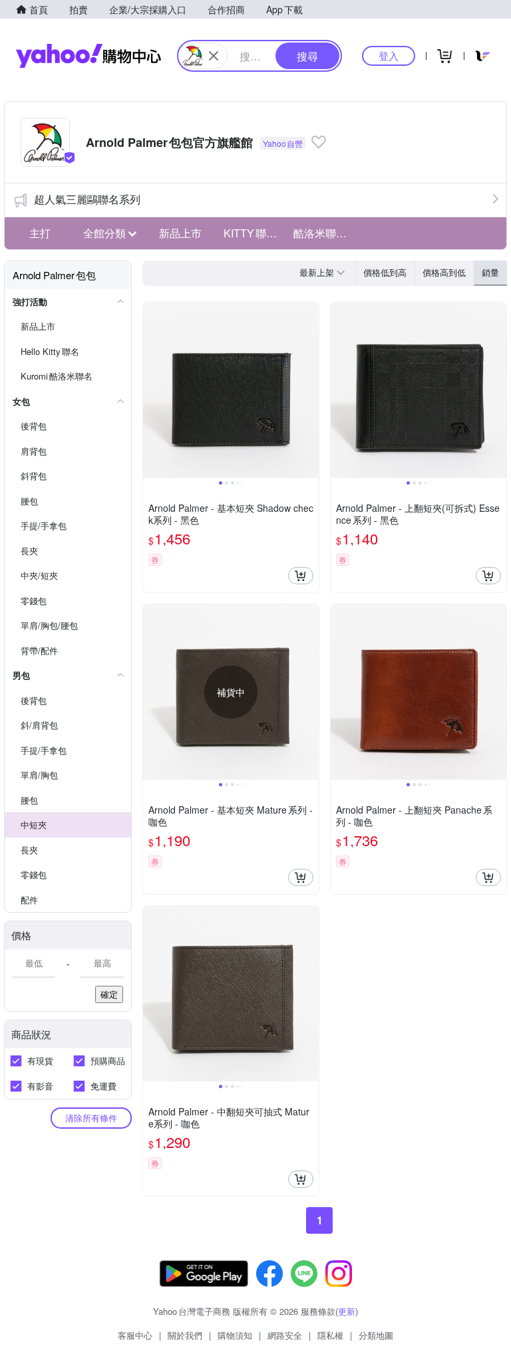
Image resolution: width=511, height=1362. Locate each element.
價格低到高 (385, 272)
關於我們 (185, 1335)
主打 (40, 233)
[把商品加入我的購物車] (300, 575)
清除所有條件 (91, 1117)
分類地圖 (376, 1335)
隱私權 (330, 1335)
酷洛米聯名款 (324, 233)
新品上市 (180, 233)
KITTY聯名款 (255, 233)
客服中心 (135, 1335)
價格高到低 (444, 272)
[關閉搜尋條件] (214, 56)
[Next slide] (310, 390)
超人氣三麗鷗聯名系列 (87, 199)
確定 (109, 994)
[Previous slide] (151, 390)
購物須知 (235, 1335)
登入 (389, 55)
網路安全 (284, 1335)
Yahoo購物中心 (88, 56)
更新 (346, 1311)
